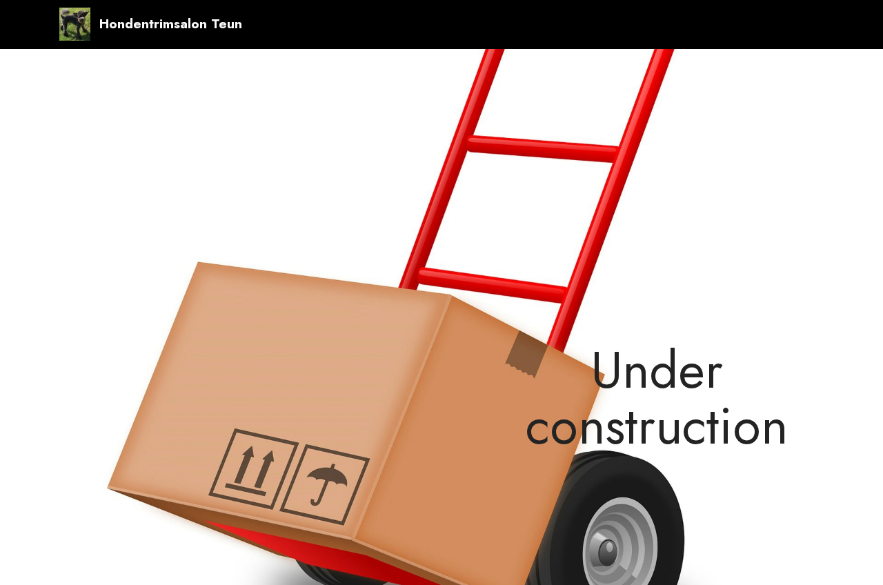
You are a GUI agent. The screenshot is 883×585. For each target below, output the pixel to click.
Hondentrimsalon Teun (170, 23)
